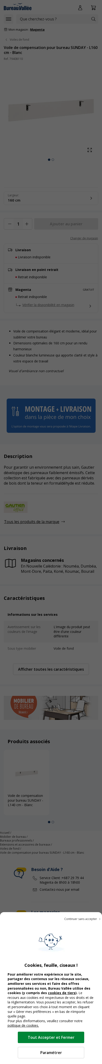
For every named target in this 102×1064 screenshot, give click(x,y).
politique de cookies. (23, 1025)
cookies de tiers (61, 993)
